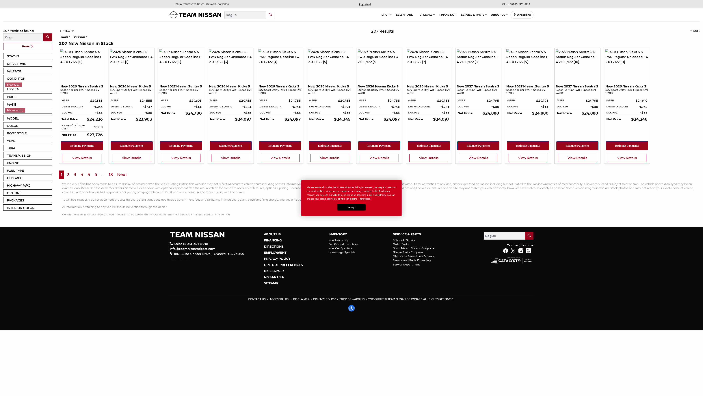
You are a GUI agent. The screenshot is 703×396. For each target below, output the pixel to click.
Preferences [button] (364, 199)
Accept (351, 207)
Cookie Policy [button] (379, 195)
